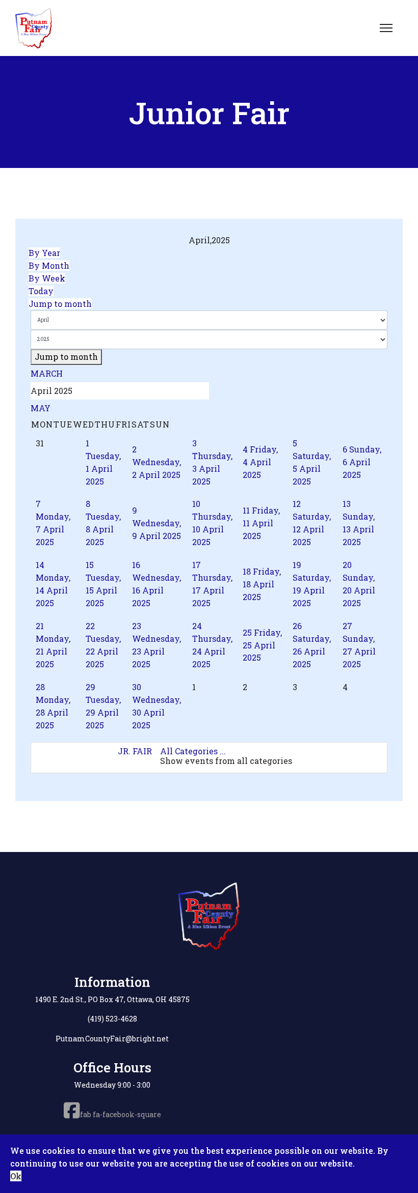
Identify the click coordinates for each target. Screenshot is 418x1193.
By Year (44, 252)
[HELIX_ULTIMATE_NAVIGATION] (386, 28)
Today (41, 291)
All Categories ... (193, 751)
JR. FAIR (135, 751)
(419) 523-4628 (112, 1019)
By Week (47, 278)
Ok (15, 1176)
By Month (49, 265)
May (40, 408)
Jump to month (60, 303)
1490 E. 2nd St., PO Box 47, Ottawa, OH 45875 (112, 999)
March (47, 373)
